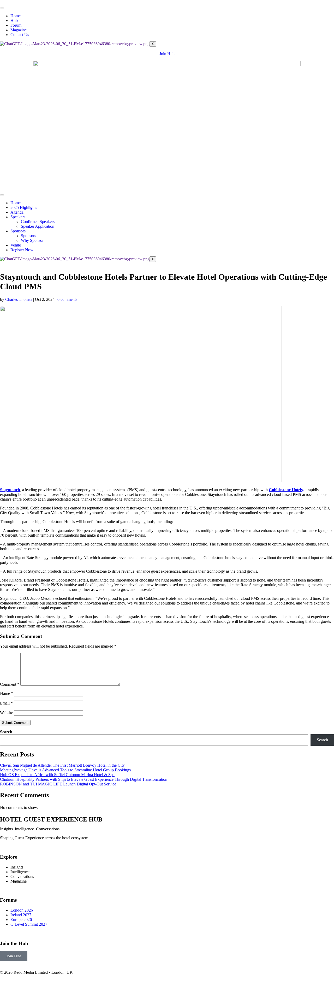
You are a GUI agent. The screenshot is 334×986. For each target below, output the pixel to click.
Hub (14, 20)
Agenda (16, 212)
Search (6, 732)
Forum (15, 25)
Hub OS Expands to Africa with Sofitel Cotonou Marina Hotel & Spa (57, 774)
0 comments (67, 299)
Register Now (21, 250)
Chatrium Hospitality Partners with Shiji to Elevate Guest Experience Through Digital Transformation (83, 779)
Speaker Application (37, 226)
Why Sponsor (32, 240)
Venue (15, 245)
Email (6, 703)
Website (6, 713)
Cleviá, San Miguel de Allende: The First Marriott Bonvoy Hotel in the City (62, 765)
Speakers (17, 217)
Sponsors (18, 231)
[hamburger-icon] (2, 8)
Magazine (18, 30)
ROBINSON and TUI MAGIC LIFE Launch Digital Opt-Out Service (58, 784)
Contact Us (19, 34)
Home (15, 16)
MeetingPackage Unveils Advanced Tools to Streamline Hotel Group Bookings (65, 770)
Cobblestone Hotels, (286, 490)
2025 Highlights (23, 207)
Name (6, 693)
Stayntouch (10, 490)
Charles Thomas (18, 299)
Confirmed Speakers (38, 221)
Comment (9, 684)
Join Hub (167, 53)
